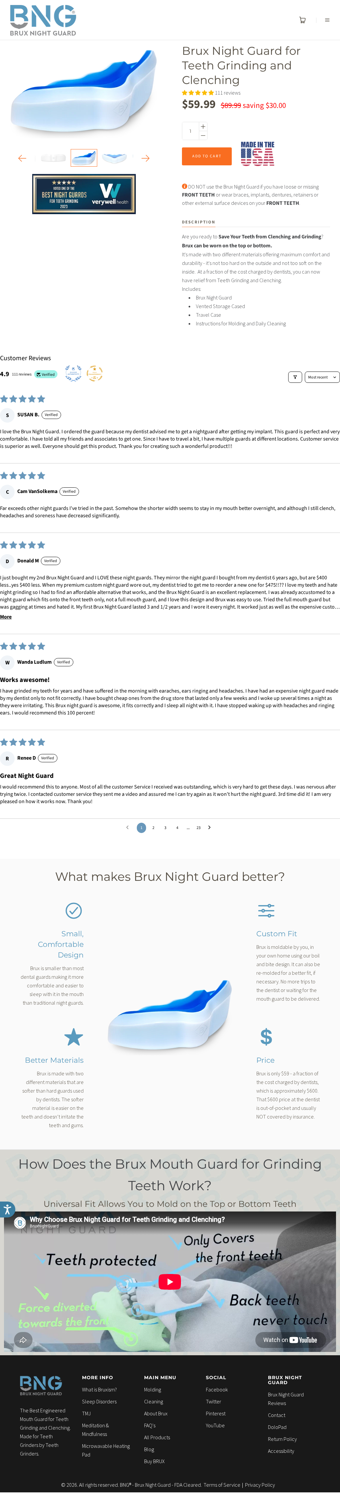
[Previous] (22, 157)
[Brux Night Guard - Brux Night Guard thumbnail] (84, 158)
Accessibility (281, 1451)
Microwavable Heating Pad (106, 1450)
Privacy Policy (260, 1484)
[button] (198, 92)
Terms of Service (222, 1484)
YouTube (215, 1425)
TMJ (86, 1413)
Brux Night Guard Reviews (286, 1398)
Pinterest (215, 1413)
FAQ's (149, 1425)
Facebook (217, 1389)
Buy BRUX (154, 1461)
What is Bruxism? (99, 1389)
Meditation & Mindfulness (95, 1429)
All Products (157, 1437)
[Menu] (323, 20)
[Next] (145, 157)
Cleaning (153, 1401)
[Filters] (295, 377)
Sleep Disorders (99, 1401)
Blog (149, 1449)
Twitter (213, 1401)
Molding (152, 1389)
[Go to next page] (211, 827)
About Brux (156, 1413)
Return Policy (282, 1439)
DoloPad (277, 1427)
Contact (276, 1415)
